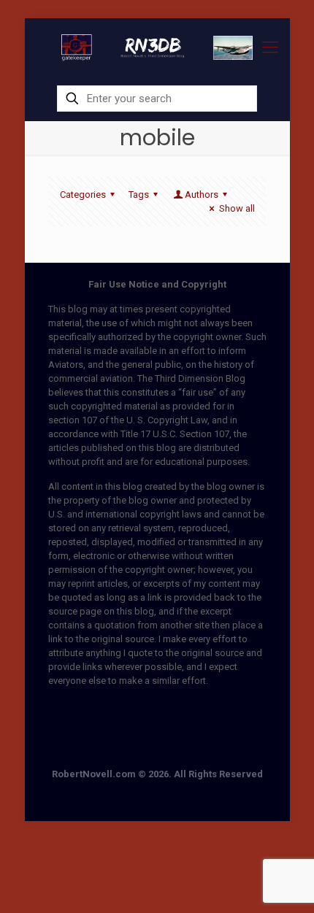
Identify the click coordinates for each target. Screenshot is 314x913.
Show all (236, 208)
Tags (139, 194)
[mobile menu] (270, 47)
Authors (201, 194)
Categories (83, 194)
